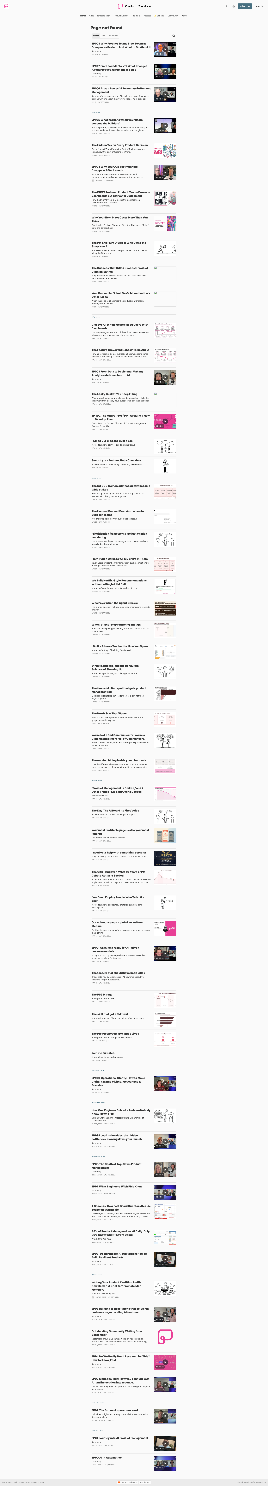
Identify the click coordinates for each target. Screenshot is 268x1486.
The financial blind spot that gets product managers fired (119, 690)
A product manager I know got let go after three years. (118, 1018)
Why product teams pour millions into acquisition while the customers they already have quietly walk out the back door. (120, 399)
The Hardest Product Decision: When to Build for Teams (118, 513)
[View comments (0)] (112, 58)
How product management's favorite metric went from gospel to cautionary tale (118, 719)
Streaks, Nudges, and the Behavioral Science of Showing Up (115, 667)
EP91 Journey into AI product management (120, 1438)
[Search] (227, 6)
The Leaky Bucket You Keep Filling (114, 394)
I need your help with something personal (119, 852)
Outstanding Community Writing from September (117, 1333)
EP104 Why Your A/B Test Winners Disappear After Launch (115, 168)
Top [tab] (103, 35)
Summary (96, 51)
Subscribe (245, 6)
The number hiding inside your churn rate (119, 760)
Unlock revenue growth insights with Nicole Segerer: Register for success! (121, 1388)
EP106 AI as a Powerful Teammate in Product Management (121, 90)
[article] (134, 51)
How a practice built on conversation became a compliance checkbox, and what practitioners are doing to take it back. (120, 355)
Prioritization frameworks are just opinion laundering (119, 535)
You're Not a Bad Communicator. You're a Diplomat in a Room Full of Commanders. (118, 737)
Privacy (21, 1482)
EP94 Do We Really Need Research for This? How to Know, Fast (121, 1358)
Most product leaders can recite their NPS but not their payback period (118, 697)
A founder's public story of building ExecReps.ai (114, 518)
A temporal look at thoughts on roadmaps (112, 1037)
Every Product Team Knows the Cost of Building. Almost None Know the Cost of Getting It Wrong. (118, 150)
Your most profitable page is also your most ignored (120, 832)
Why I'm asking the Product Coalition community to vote (119, 856)
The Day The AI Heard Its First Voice (115, 810)
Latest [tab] (96, 35)
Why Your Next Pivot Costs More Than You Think (120, 219)
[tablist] (106, 36)
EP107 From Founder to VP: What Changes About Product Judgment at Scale (119, 67)
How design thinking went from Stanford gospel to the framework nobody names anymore (118, 495)
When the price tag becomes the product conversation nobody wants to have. (118, 302)
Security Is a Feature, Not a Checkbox (116, 460)
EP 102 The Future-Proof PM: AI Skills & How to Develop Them (121, 417)
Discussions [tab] (113, 35)
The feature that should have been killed (118, 973)
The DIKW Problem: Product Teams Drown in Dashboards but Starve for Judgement (121, 194)
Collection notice (37, 1482)
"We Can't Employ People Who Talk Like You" (118, 899)
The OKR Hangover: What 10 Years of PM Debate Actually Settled (118, 873)
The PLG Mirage (102, 994)
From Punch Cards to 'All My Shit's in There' (120, 559)
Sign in (259, 6)
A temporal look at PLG (103, 998)
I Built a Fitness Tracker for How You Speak (120, 646)
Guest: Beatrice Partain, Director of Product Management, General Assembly (119, 424)
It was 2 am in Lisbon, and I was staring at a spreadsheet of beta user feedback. (120, 744)
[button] (83, 15)
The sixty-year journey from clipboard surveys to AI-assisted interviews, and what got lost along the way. (120, 333)
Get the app (145, 1482)
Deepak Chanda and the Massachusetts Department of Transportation (118, 1119)
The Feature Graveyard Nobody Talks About (120, 350)
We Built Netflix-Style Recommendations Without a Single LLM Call (119, 582)
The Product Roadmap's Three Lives (115, 1033)
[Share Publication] (233, 6)
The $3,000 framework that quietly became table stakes (121, 487)
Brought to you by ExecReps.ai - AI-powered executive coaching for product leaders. (118, 978)
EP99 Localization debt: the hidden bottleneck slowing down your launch (117, 1137)
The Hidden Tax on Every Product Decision (120, 145)
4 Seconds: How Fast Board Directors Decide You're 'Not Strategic (121, 1207)
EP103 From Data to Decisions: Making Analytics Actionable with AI (117, 373)
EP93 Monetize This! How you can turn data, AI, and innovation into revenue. (121, 1380)
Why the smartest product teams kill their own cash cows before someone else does (119, 277)
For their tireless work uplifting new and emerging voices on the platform (121, 931)
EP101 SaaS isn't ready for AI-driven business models (115, 949)
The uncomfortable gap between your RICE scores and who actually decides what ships (120, 542)
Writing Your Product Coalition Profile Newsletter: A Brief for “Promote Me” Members (117, 1286)
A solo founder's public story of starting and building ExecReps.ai (117, 906)
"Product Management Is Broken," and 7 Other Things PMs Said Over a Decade (117, 790)
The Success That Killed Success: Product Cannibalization (120, 269)
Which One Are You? (101, 1238)
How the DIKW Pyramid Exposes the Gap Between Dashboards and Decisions (116, 201)
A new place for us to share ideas (107, 1056)
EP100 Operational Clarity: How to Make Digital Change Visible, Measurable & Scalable (118, 1081)
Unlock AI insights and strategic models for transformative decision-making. (120, 1415)
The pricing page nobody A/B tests (108, 837)
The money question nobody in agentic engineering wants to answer (121, 608)
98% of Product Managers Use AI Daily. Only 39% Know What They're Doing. (121, 1233)
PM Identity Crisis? (100, 795)
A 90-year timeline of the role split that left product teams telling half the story (119, 251)
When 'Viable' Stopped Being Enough (116, 624)
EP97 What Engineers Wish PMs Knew (117, 1186)
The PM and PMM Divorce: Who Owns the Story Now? (119, 244)
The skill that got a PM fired (110, 1014)
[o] (165, 49)
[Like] (93, 158)
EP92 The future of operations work (115, 1410)
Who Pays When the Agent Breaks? (115, 603)
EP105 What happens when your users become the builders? (117, 121)
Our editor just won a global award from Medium (117, 924)
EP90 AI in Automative (107, 1457)
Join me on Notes (103, 1053)
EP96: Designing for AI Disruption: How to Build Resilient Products (119, 1255)
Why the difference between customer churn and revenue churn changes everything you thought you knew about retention (119, 765)
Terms (27, 1482)
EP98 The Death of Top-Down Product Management (117, 1165)
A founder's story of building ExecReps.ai (111, 650)
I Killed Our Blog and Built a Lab (112, 441)
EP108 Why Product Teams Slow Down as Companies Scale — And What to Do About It (121, 45)
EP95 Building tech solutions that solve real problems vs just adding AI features (120, 1310)
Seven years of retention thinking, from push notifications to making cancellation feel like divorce (120, 564)
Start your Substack (128, 1482)
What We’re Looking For (103, 1293)
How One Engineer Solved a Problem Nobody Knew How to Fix (121, 1112)
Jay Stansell (104, 54)
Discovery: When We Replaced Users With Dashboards (120, 326)
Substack (239, 1482)
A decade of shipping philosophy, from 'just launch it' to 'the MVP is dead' (120, 630)
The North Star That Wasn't (109, 713)
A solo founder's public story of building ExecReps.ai (117, 464)
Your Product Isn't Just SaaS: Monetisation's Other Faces (121, 295)
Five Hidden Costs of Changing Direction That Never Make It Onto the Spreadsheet (120, 226)
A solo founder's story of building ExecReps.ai (114, 444)
